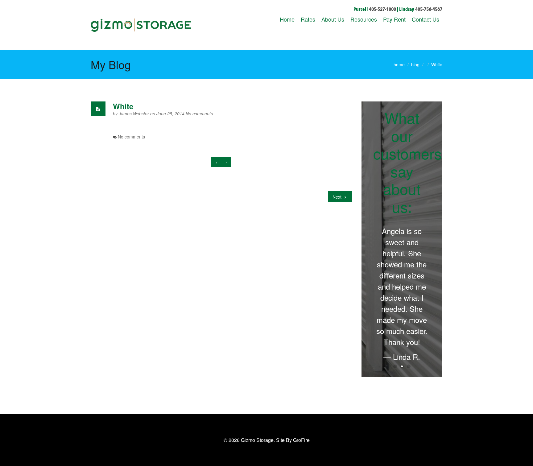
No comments (199, 113)
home (399, 64)
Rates (308, 19)
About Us (332, 19)
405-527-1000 (382, 9)
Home (287, 19)
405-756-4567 (428, 9)
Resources (363, 19)
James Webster (134, 113)
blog (415, 64)
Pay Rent (394, 19)
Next (338, 197)
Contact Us (425, 19)
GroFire (301, 439)
